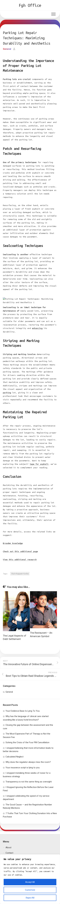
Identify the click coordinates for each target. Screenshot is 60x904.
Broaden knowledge (13, 543)
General (7, 49)
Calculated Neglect (14, 756)
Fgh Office (30, 5)
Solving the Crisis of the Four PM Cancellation (27, 742)
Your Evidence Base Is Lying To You (23, 711)
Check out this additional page (20, 551)
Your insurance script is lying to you (23, 767)
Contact (9, 853)
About (8, 847)
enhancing (37, 328)
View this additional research (20, 559)
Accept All (30, 882)
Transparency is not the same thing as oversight (29, 781)
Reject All (30, 898)
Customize (30, 890)
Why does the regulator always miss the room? (28, 762)
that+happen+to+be (20, 574)
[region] (30, 879)
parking (7, 393)
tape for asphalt (39, 464)
